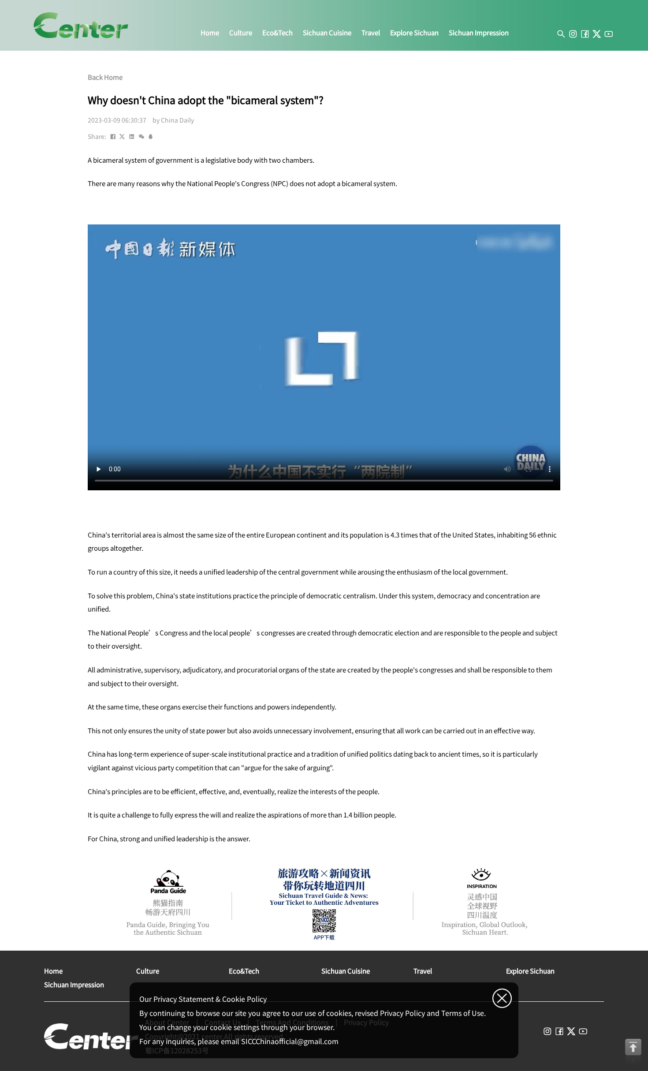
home (210, 32)
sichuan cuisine (327, 32)
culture (240, 32)
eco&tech (277, 32)
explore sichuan (414, 32)
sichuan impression (479, 32)
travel (370, 32)
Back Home (105, 77)
